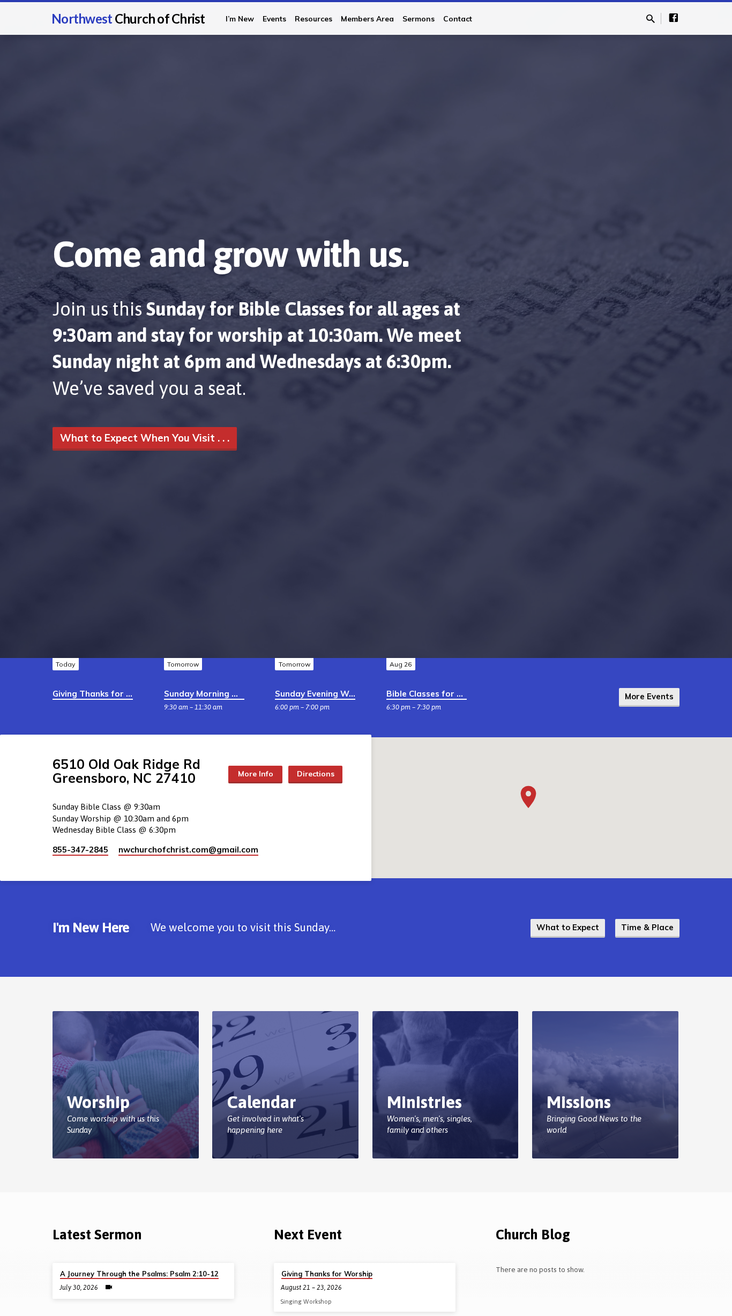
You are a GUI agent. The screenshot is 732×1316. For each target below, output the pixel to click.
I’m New (240, 18)
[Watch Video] (108, 1287)
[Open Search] (650, 19)
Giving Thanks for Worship (106, 694)
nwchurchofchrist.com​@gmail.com (188, 849)
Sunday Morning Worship (215, 694)
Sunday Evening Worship (325, 694)
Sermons (418, 18)
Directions (315, 774)
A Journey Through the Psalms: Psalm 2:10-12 (139, 1273)
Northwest (128, 18)
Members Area (367, 18)
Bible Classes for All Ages (437, 694)
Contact (457, 18)
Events (274, 18)
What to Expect (567, 927)
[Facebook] (673, 18)
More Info (255, 774)
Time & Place (647, 927)
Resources (313, 18)
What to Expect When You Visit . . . (144, 437)
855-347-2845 (80, 849)
